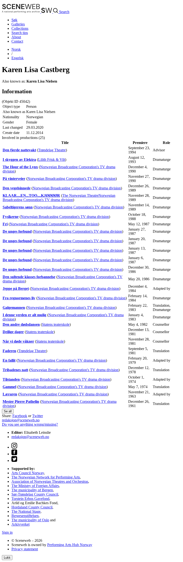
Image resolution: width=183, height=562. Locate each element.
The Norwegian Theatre (80, 195)
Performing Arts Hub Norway (69, 545)
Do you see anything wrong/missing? (30, 424)
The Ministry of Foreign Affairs (35, 486)
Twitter (37, 416)
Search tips (19, 33)
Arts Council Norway (27, 473)
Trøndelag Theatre (52, 150)
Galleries (18, 24)
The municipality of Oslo (30, 520)
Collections (19, 28)
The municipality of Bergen (32, 490)
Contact (17, 41)
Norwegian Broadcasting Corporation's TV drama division (71, 179)
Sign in (7, 532)
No (16, 49)
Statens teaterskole (56, 324)
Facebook (19, 416)
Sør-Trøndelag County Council (34, 494)
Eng (17, 58)
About (16, 37)
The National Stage (26, 511)
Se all (8, 411)
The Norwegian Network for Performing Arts (45, 477)
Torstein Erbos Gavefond (30, 499)
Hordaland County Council (31, 507)
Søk (14, 20)
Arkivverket (20, 524)
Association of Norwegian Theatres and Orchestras (49, 481)
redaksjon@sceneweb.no (21, 420)
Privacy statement (24, 549)
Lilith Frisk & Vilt (51, 160)
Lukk (7, 557)
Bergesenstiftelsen (25, 516)
